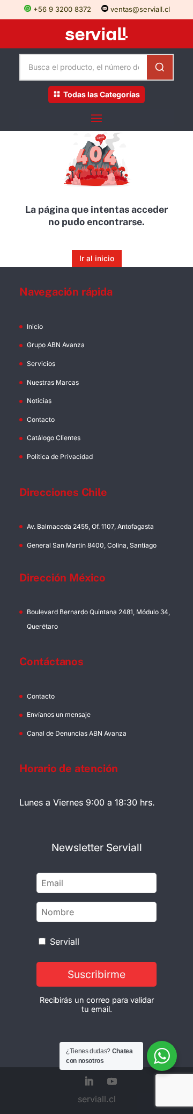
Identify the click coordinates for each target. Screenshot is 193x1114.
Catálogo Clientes (53, 438)
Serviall (64, 941)
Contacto (41, 419)
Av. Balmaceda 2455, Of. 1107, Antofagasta (90, 526)
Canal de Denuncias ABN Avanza (77, 733)
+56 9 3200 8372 (61, 9)
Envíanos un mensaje (59, 714)
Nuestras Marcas (53, 382)
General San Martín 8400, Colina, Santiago (92, 545)
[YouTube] (112, 1082)
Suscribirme (96, 974)
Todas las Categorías (101, 94)
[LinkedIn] (89, 1082)
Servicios (41, 364)
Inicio (35, 326)
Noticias (39, 401)
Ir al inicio (96, 258)
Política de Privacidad (60, 456)
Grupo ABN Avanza (56, 345)
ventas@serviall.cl (139, 9)
